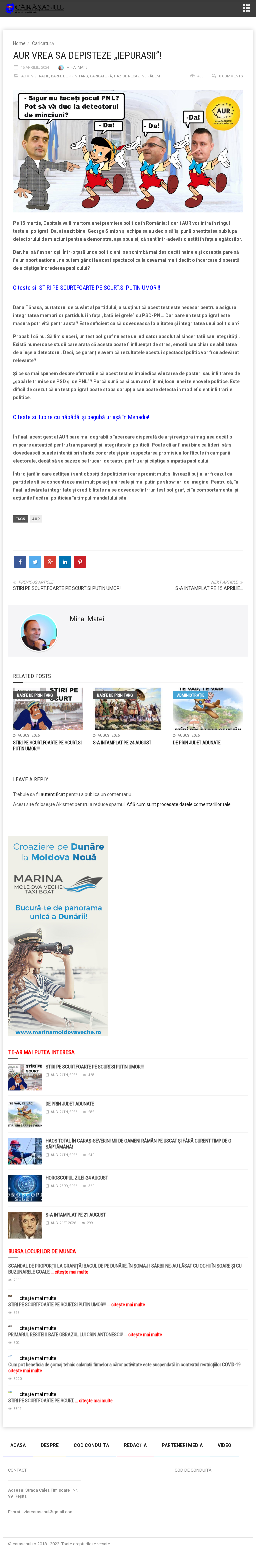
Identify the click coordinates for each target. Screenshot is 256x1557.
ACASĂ (18, 1445)
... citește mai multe (69, 1272)
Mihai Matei (77, 67)
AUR (36, 519)
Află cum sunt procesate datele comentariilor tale (179, 804)
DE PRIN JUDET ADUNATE (197, 742)
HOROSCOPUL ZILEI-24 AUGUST (77, 1178)
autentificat (53, 794)
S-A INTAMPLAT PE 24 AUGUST (122, 742)
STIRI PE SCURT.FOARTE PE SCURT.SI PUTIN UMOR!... (68, 588)
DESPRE (50, 1445)
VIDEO (224, 1445)
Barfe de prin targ (69, 76)
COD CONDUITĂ (91, 1445)
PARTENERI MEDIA (182, 1445)
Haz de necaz (127, 76)
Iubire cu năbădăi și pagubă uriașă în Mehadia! (94, 417)
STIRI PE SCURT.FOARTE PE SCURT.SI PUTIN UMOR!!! (99, 287)
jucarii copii (11, 1430)
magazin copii (38, 1430)
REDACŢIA (135, 1445)
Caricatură (43, 43)
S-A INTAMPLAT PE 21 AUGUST (76, 1215)
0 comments (231, 76)
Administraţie (35, 76)
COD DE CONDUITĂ (193, 1470)
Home (19, 43)
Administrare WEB (229, 1543)
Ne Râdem (151, 76)
